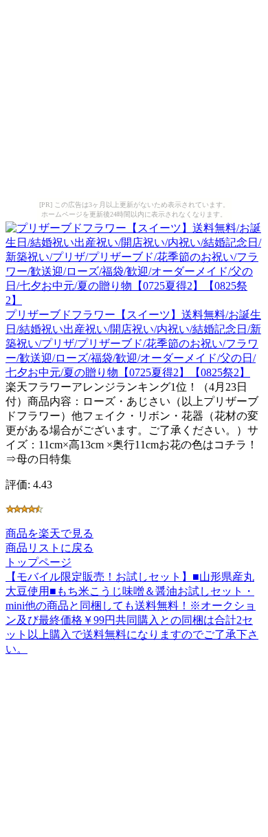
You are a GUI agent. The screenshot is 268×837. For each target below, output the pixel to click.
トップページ (38, 562)
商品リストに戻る (49, 548)
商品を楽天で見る (49, 533)
